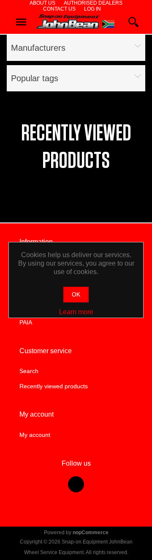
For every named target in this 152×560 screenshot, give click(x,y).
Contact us (59, 9)
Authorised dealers (93, 3)
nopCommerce (91, 532)
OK (76, 294)
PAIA (25, 322)
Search (28, 371)
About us (42, 3)
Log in (92, 9)
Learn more (76, 312)
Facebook (76, 484)
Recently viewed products (53, 386)
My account (34, 434)
